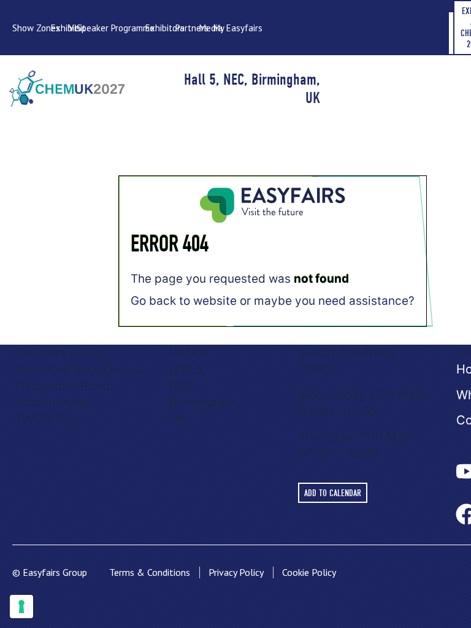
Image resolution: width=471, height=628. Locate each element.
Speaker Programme (116, 28)
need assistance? (366, 301)
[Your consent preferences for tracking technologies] (21, 606)
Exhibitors (165, 28)
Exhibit (64, 28)
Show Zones (36, 28)
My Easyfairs (237, 28)
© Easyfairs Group (49, 572)
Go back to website (184, 301)
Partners (192, 28)
